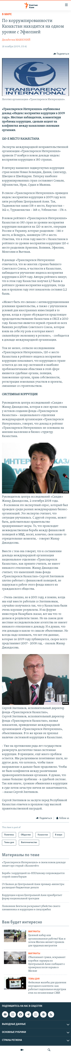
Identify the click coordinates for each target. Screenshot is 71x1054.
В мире (7, 14)
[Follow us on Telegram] (28, 1014)
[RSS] (51, 1014)
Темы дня (34, 979)
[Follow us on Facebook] (20, 1014)
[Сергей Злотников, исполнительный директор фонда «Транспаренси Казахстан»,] (35, 704)
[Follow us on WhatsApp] (36, 1014)
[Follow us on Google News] (43, 1014)
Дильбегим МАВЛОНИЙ (16, 40)
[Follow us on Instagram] (13, 1014)
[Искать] (49, 1050)
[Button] (61, 54)
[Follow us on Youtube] (5, 1014)
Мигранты (34, 931)
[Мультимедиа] (22, 1050)
